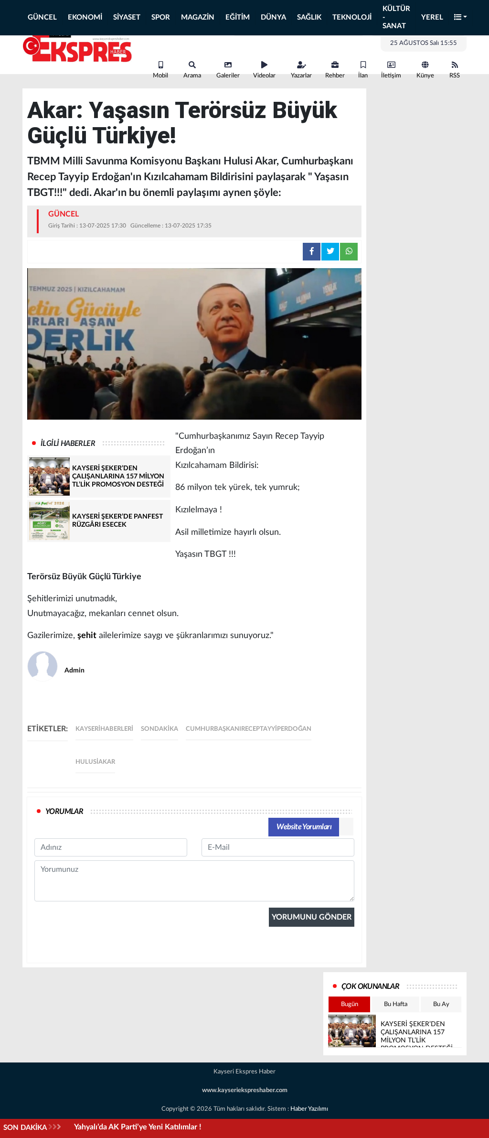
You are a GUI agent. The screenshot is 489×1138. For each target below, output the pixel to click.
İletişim (391, 76)
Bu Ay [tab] (441, 1004)
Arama (192, 76)
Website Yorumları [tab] (303, 827)
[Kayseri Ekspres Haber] (77, 47)
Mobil (160, 76)
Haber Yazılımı (309, 1109)
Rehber (335, 76)
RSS (454, 76)
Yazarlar (301, 76)
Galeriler (228, 76)
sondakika (159, 729)
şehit (86, 635)
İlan (363, 76)
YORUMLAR (64, 811)
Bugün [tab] (349, 1004)
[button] (461, 18)
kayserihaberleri (104, 729)
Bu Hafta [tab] (395, 1004)
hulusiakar (95, 762)
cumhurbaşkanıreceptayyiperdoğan (248, 729)
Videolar (264, 76)
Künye (425, 76)
